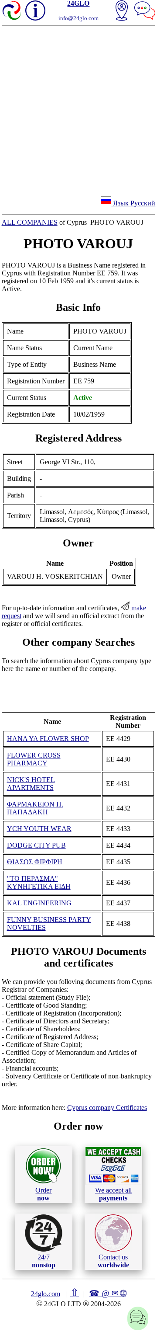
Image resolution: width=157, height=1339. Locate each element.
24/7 (43, 1261)
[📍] (121, 11)
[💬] (144, 11)
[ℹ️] (35, 10)
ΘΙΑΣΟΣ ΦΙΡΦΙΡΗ (34, 862)
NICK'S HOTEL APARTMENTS (31, 783)
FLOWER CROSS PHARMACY (34, 759)
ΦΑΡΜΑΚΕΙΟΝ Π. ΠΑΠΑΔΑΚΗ (35, 808)
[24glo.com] (12, 11)
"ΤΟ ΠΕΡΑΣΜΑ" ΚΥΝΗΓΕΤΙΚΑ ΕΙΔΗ (39, 882)
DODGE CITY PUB (36, 845)
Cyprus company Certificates (107, 1107)
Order (43, 1194)
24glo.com (45, 1293)
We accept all (113, 1194)
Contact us (113, 1261)
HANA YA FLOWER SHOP (48, 738)
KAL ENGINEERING (39, 903)
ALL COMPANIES (30, 222)
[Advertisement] (78, 109)
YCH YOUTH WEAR (39, 828)
